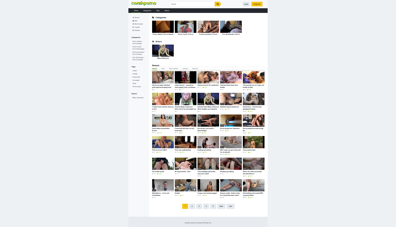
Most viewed (138, 24)
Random (137, 30)
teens (134, 83)
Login (246, 4)
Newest (137, 17)
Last (230, 206)
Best (136, 21)
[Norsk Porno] (143, 3)
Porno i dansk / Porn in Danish (137, 42)
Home (136, 11)
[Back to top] (389, 221)
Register (256, 4)
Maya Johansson (138, 97)
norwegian (136, 80)
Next (221, 206)
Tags (158, 11)
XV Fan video (137, 86)
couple (135, 70)
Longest (137, 27)
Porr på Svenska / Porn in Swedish (138, 58)
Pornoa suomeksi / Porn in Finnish (139, 53)
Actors (167, 11)
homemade (136, 77)
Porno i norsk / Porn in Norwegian (138, 48)
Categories (147, 11)
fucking (135, 74)
